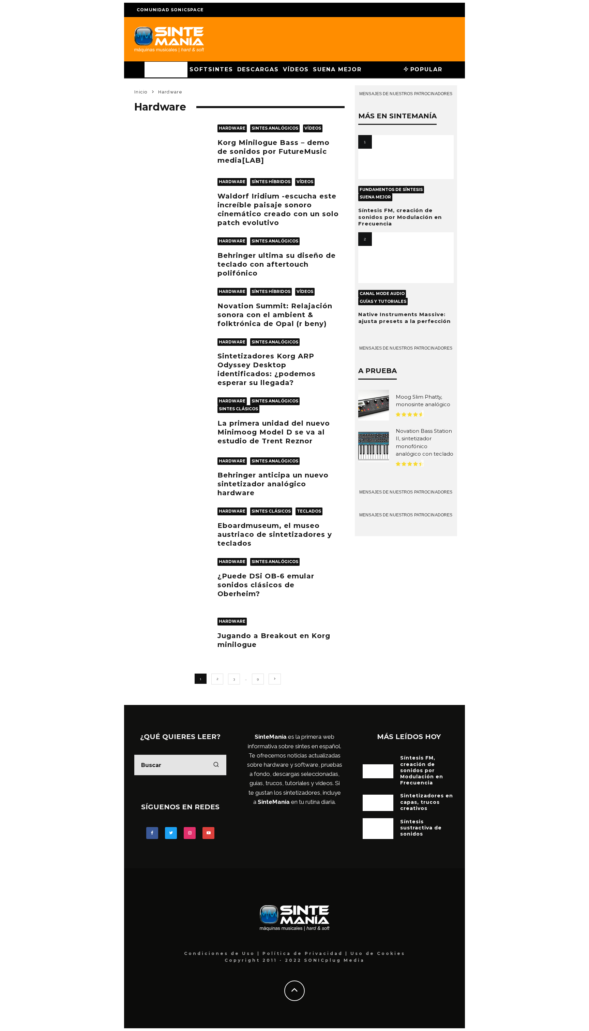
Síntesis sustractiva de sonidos (421, 828)
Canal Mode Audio (382, 293)
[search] (216, 765)
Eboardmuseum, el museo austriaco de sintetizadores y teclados (274, 534)
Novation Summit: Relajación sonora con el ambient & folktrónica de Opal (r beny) (274, 315)
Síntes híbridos (271, 181)
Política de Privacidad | (306, 953)
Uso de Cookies (377, 953)
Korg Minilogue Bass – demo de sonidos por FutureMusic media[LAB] (273, 151)
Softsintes (211, 69)
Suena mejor (337, 69)
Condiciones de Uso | (223, 953)
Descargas (258, 69)
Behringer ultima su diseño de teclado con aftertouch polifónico (276, 264)
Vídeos (296, 69)
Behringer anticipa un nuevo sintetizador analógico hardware (273, 484)
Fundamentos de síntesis (391, 189)
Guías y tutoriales (383, 301)
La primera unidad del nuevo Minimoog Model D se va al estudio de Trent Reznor (273, 432)
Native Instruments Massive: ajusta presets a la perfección (404, 317)
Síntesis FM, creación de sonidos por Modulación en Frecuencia (400, 217)
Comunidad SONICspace (170, 9)
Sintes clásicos (238, 409)
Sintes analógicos (275, 128)
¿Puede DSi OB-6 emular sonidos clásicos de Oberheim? (265, 585)
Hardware (166, 69)
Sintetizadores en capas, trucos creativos (426, 802)
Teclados (309, 511)
